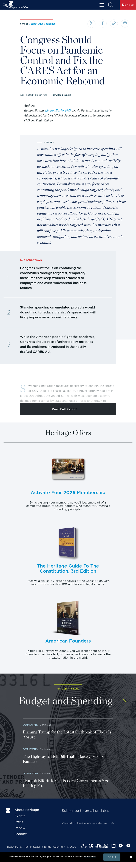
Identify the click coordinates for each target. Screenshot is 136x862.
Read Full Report (64, 409)
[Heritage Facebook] (99, 846)
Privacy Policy (14, 846)
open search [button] (110, 4)
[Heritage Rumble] (121, 846)
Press (19, 822)
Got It (112, 857)
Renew (20, 828)
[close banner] (131, 857)
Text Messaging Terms (37, 846)
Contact (21, 834)
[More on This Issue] (122, 700)
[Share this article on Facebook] (103, 23)
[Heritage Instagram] (106, 846)
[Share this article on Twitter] (91, 24)
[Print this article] (125, 23)
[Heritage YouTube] (128, 846)
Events (20, 816)
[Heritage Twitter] (84, 846)
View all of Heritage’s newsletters (85, 823)
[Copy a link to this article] (114, 23)
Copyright (59, 846)
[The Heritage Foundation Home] (16, 5)
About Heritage (27, 810)
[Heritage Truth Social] (91, 846)
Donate (128, 5)
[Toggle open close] (125, 395)
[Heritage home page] (8, 810)
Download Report (61, 95)
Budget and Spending (42, 24)
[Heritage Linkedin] (113, 846)
